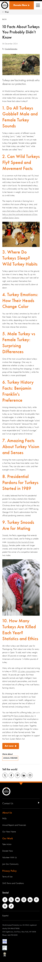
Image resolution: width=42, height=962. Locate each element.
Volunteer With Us (9, 857)
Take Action (6, 844)
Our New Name (9, 832)
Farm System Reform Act (23, 716)
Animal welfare (10, 758)
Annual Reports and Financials (14, 825)
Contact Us (7, 803)
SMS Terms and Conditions (13, 883)
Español (5, 916)
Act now (9, 746)
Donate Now (7, 851)
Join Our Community (10, 864)
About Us (7, 812)
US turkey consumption (27, 671)
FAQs (4, 819)
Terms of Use (7, 877)
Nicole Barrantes (11, 49)
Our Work (7, 838)
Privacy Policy (9, 871)
